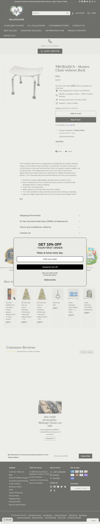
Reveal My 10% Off (50, 267)
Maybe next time (50, 280)
